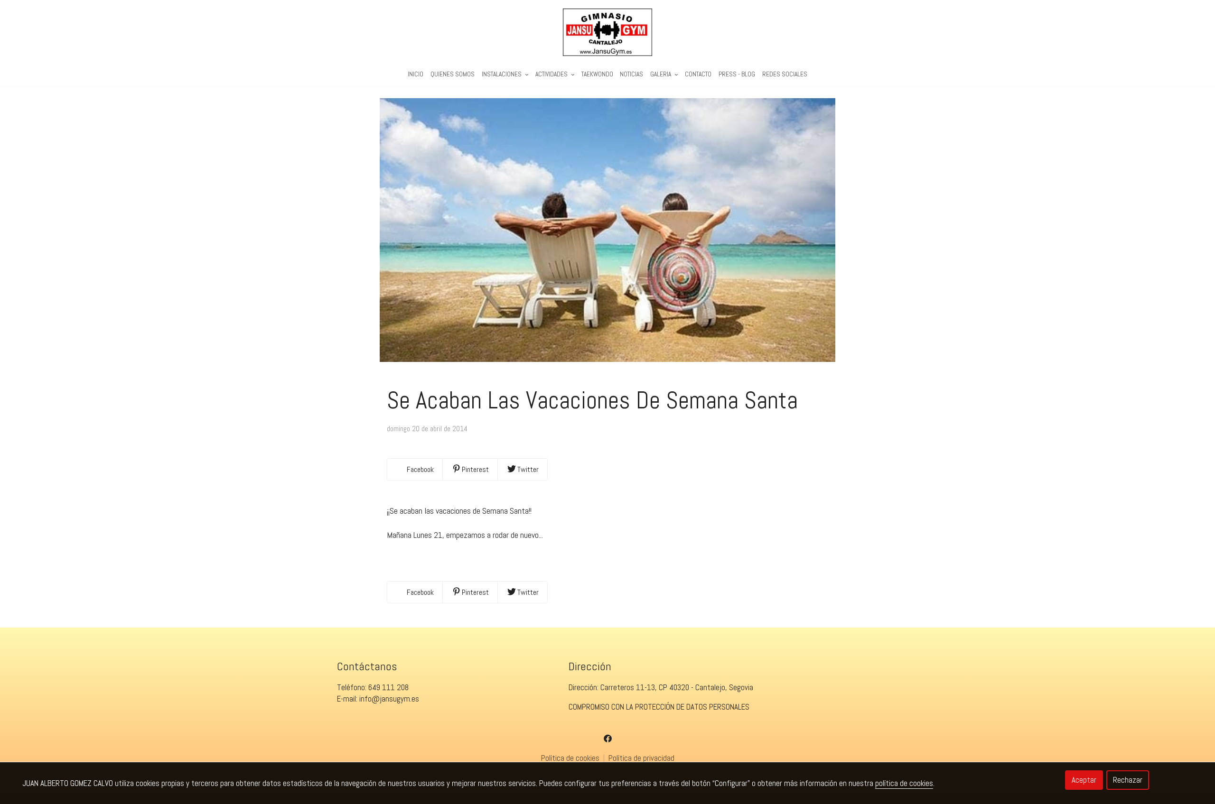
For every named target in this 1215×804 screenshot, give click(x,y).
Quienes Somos (452, 74)
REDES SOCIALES (784, 74)
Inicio (415, 74)
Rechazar (1127, 780)
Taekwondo (597, 74)
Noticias (631, 74)
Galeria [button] (661, 74)
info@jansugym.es (389, 698)
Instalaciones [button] (502, 74)
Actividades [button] (552, 74)
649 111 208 (388, 687)
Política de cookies (571, 758)
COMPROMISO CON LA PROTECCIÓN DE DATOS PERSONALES (659, 707)
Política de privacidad (641, 758)
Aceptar (1084, 780)
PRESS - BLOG (737, 74)
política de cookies (904, 783)
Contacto (698, 74)
